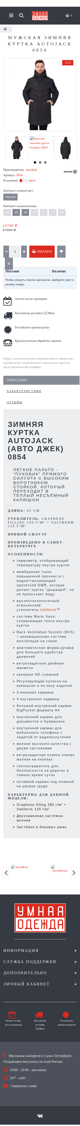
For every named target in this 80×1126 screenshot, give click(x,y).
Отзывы (14, 402)
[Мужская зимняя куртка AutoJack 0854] (40, 95)
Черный (10, 196)
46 (7, 212)
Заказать (44, 251)
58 (61, 212)
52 (34, 212)
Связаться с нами (24, 1086)
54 (43, 212)
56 (52, 212)
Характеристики (24, 391)
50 (25, 212)
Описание (17, 380)
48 (16, 212)
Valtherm (48, 610)
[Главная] (5, 29)
